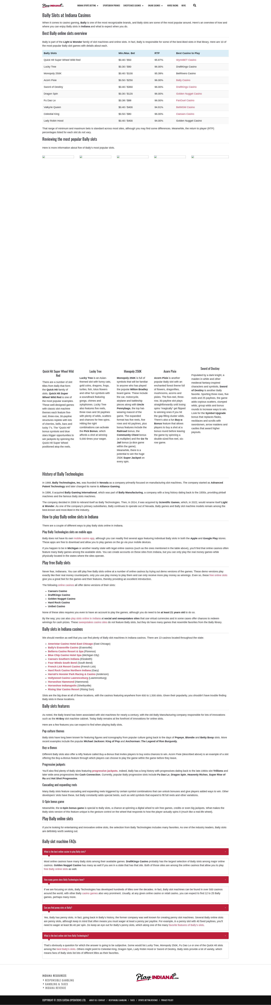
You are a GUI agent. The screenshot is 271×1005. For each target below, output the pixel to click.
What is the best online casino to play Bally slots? (65, 851)
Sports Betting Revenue (148, 1000)
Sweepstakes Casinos (132, 5)
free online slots (218, 575)
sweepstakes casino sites (93, 622)
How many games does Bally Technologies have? (64, 879)
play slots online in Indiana (86, 618)
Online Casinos (154, 5)
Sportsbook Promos (111, 5)
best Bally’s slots (66, 949)
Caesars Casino (185, 114)
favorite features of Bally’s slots (186, 925)
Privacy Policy (167, 1000)
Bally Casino (183, 80)
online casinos (66, 585)
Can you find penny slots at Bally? (58, 907)
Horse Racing (172, 5)
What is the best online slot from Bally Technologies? (66, 935)
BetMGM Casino (185, 107)
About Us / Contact (97, 1000)
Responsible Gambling (59, 980)
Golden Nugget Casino (189, 93)
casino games (90, 893)
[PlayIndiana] (56, 6)
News (184, 5)
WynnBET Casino (186, 60)
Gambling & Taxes (56, 984)
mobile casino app (84, 538)
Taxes (132, 1000)
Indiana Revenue (55, 988)
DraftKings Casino (186, 87)
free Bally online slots (56, 869)
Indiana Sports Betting (86, 5)
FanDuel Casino (185, 100)
